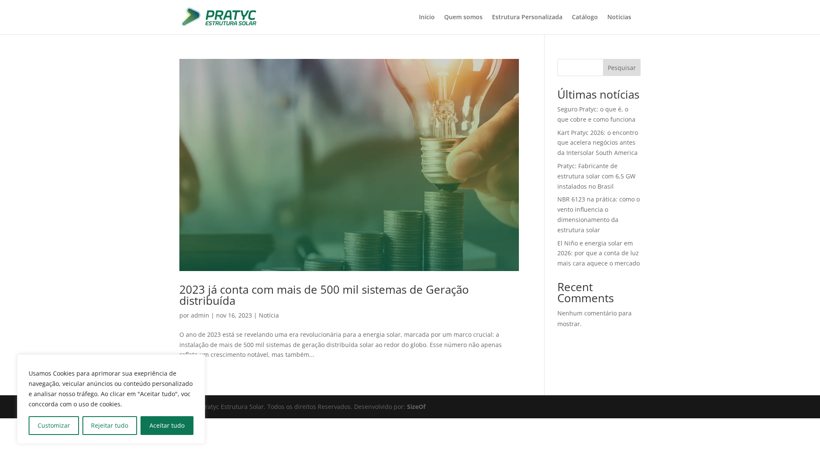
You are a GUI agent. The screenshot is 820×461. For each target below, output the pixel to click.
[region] (111, 399)
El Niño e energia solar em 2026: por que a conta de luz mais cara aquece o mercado (598, 253)
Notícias (619, 17)
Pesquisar (622, 68)
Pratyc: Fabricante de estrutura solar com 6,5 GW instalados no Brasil (596, 176)
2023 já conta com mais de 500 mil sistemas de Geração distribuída (324, 295)
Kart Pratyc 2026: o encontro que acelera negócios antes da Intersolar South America (597, 142)
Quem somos (463, 17)
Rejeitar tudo (109, 425)
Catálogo (585, 17)
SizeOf (416, 407)
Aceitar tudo (166, 425)
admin (200, 315)
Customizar (54, 425)
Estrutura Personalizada (527, 17)
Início (427, 17)
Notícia (269, 315)
